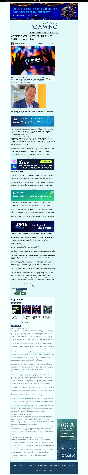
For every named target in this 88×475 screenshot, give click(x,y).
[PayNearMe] (32, 195)
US (25, 288)
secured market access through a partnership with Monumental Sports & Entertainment (32, 406)
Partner (52, 32)
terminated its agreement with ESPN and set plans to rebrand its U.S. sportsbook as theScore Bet (32, 353)
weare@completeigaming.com (44, 468)
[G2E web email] (32, 164)
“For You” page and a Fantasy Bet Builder (25, 398)
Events (39, 32)
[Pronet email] (44, 11)
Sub (57, 32)
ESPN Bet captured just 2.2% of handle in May (31, 375)
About (45, 32)
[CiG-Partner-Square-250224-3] (67, 450)
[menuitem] (32, 33)
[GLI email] (32, 121)
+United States (20, 288)
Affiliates (18, 293)
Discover (32, 32)
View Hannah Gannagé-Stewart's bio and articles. (21, 283)
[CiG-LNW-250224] (32, 226)
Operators (23, 293)
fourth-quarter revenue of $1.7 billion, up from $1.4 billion (38, 418)
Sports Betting (19, 291)
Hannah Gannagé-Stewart (20, 43)
